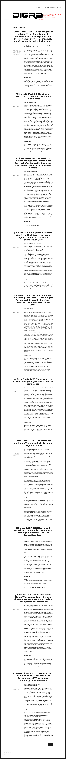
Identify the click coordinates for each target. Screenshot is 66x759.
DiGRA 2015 (14, 106)
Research (18, 106)
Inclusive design (15, 457)
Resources (59, 7)
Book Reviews (53, 7)
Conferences (45, 7)
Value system (18, 54)
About (39, 7)
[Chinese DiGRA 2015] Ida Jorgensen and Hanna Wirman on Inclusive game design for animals (33, 443)
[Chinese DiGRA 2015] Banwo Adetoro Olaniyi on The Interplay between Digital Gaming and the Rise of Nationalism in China (33, 236)
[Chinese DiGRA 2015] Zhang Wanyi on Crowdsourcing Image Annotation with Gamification (33, 381)
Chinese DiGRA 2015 (16, 544)
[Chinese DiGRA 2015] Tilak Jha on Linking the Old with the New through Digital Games (33, 96)
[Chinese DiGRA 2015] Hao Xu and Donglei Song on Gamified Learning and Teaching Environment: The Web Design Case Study (33, 531)
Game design (18, 456)
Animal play (15, 454)
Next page (52, 745)
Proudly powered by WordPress (9, 754)
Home (35, 7)
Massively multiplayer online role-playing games (17, 52)
